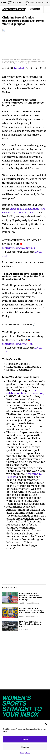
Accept (25, 739)
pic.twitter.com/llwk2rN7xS (17, 343)
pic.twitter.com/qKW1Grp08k (18, 248)
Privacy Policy (25, 753)
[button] (45, 723)
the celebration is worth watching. (25, 392)
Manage (25, 747)
